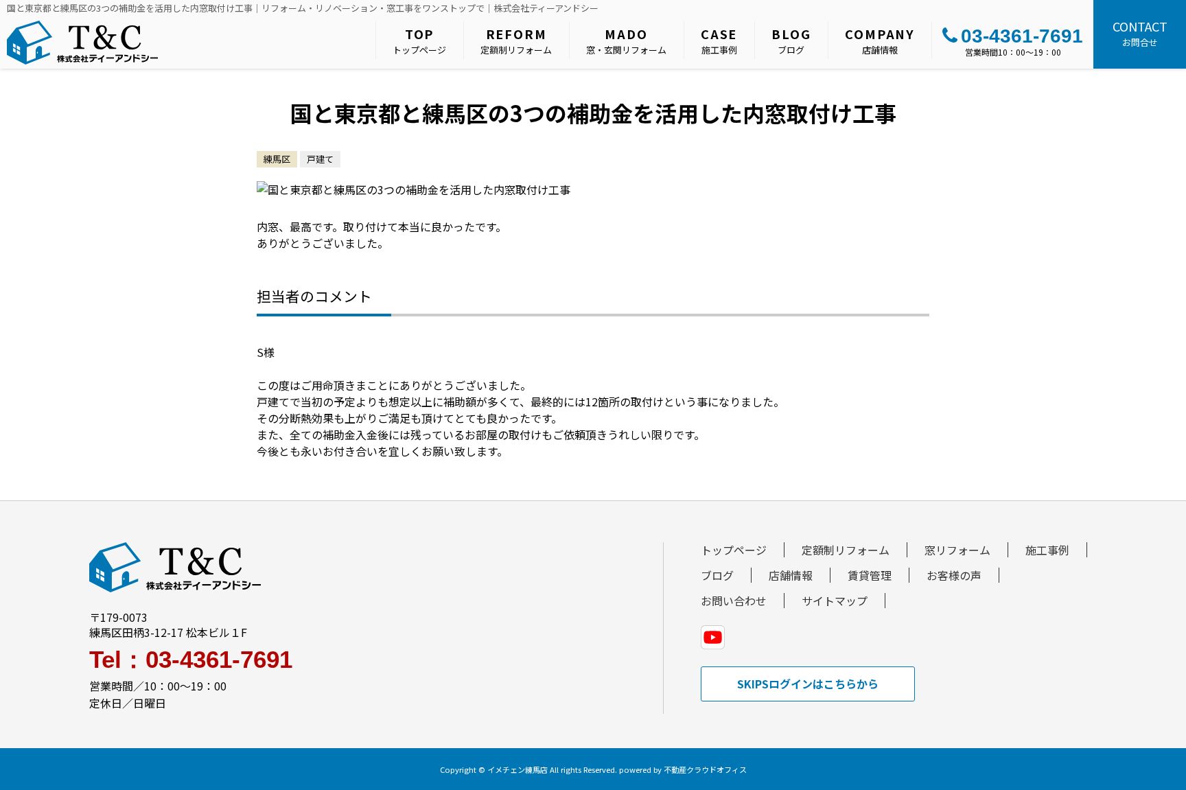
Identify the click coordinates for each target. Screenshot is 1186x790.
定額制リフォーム (516, 40)
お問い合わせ (734, 600)
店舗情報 (880, 40)
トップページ (419, 40)
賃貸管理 (870, 575)
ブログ (791, 40)
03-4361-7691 (1022, 36)
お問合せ (1140, 33)
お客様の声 (954, 575)
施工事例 (719, 40)
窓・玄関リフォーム (626, 40)
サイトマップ (835, 600)
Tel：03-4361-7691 (190, 659)
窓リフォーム (957, 549)
